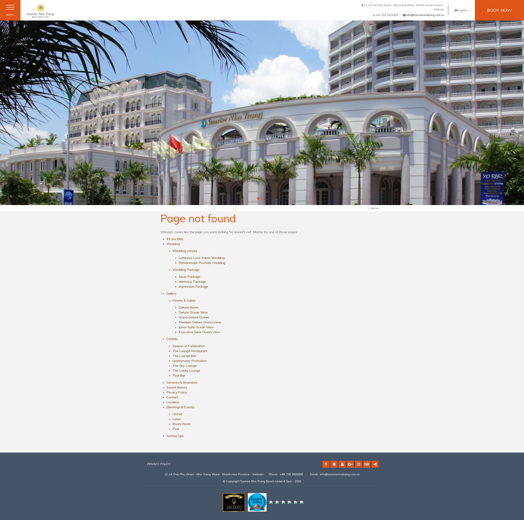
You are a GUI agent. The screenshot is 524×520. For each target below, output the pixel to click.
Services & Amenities (182, 382)
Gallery (171, 293)
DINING (172, 339)
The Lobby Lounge (186, 370)
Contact (172, 397)
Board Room (182, 424)
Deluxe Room (188, 307)
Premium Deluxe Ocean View (200, 322)
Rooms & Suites (184, 300)
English (462, 10)
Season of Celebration (189, 346)
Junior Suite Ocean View (196, 327)
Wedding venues (185, 251)
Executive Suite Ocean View (199, 332)
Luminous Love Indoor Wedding (202, 258)
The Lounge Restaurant (190, 351)
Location (172, 402)
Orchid (177, 414)
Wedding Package (186, 270)
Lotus (177, 419)
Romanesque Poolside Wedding (202, 263)
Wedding (173, 244)
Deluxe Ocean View (193, 312)
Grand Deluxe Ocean (194, 317)
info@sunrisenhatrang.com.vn (425, 15)
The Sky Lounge (184, 366)
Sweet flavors (176, 387)
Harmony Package (192, 281)
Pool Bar (179, 375)
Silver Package (189, 277)
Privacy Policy (176, 392)
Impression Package (193, 286)
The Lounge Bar (184, 356)
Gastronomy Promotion (190, 361)
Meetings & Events (180, 407)
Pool (176, 429)
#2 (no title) (174, 239)
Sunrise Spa (175, 436)
